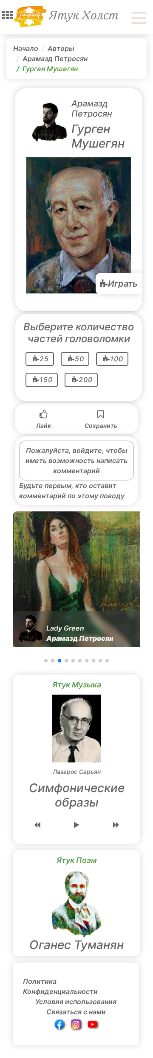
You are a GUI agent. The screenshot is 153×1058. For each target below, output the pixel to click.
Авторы (61, 48)
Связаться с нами (76, 1012)
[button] (7, 15)
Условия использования (75, 1001)
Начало (25, 48)
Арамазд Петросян (55, 58)
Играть (123, 284)
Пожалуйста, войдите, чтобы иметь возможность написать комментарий (77, 460)
